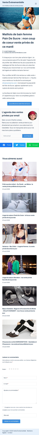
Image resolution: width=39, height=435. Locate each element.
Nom (6, 378)
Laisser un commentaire (11, 421)
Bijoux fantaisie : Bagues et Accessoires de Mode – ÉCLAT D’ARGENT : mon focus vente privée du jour (19, 311)
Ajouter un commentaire (11, 390)
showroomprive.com (9, 83)
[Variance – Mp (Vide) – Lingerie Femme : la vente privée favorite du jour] (19, 234)
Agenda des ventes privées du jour (15, 52)
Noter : (4, 369)
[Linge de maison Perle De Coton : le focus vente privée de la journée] (19, 202)
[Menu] (36, 3)
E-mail (6, 384)
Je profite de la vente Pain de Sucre (19, 103)
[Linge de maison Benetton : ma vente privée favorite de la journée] (19, 265)
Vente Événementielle (13, 2)
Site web (6, 415)
